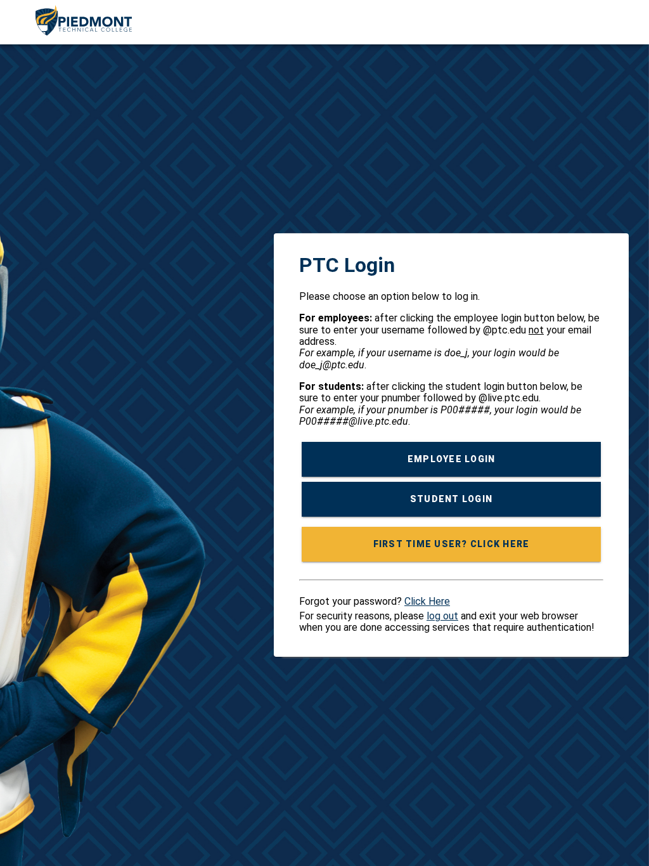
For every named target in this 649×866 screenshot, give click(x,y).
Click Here (427, 601)
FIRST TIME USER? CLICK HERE (451, 545)
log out (442, 616)
